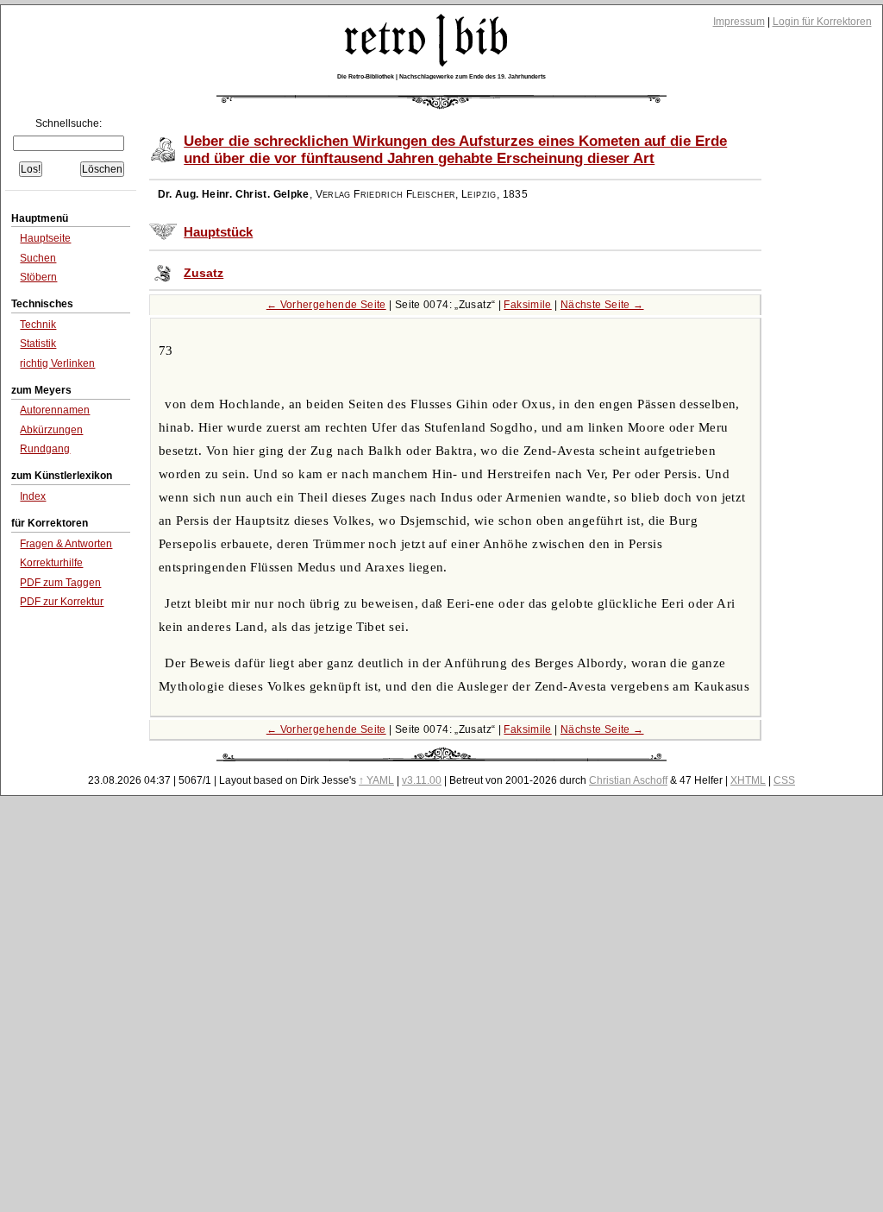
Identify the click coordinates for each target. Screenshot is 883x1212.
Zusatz (203, 273)
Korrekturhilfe (51, 563)
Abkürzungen (51, 430)
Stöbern (38, 277)
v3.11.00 (422, 780)
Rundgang (45, 449)
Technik (38, 325)
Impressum (739, 22)
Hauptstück (218, 232)
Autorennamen (55, 410)
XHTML (748, 780)
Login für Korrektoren (822, 22)
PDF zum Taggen (60, 583)
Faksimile (527, 305)
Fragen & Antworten (66, 544)
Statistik (38, 344)
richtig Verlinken (57, 363)
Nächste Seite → (602, 305)
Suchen (38, 258)
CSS (784, 780)
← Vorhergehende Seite (326, 305)
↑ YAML (376, 780)
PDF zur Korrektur (61, 602)
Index (33, 496)
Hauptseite (45, 238)
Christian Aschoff (628, 780)
